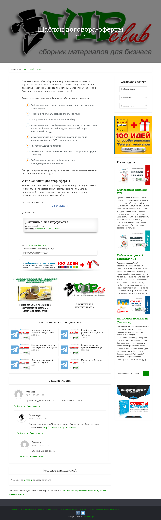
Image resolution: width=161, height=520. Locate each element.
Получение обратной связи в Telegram (42, 361)
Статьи (39, 69)
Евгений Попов (38, 245)
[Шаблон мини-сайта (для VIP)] (133, 175)
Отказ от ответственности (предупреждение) (100, 509)
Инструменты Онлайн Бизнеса (47, 228)
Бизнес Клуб (89, 516)
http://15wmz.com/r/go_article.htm (59, 427)
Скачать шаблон (60, 205)
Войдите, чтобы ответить (27, 406)
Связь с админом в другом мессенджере (91, 346)
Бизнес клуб (29, 69)
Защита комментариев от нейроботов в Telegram (44, 346)
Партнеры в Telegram (92, 360)
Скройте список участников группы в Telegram (92, 332)
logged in (28, 480)
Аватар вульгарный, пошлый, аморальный (42, 331)
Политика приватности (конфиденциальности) (62, 509)
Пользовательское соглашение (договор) (25, 509)
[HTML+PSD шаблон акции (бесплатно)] (133, 305)
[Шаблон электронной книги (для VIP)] (133, 240)
